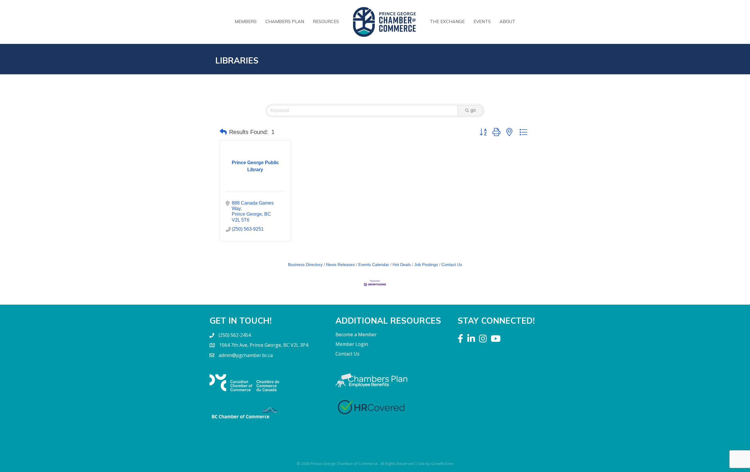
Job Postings (426, 264)
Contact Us (452, 264)
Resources (326, 21)
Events (482, 21)
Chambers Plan (284, 21)
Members (246, 21)
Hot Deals (402, 264)
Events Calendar (373, 264)
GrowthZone (442, 463)
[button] (223, 132)
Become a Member (356, 334)
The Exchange (447, 21)
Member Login (351, 344)
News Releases (340, 264)
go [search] (473, 110)
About (507, 21)
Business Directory (305, 264)
